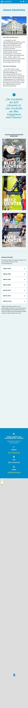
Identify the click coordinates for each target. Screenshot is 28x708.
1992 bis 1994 (7, 268)
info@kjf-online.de (14, 472)
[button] (14, 675)
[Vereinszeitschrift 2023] (14, 230)
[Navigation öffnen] (26, 1)
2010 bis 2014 (7, 290)
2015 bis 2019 (7, 296)
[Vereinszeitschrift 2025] (14, 156)
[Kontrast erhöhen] (24, 1)
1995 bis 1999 (7, 274)
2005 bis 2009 (7, 285)
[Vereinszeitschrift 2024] (14, 193)
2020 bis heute (7, 301)
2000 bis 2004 (7, 279)
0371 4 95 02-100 (14, 453)
